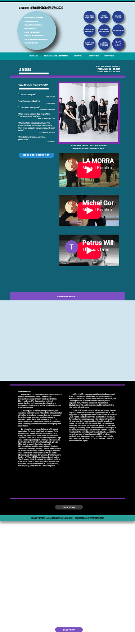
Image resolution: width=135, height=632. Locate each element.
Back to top (69, 507)
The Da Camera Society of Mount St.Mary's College (39, 456)
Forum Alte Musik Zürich (46, 453)
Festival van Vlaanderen (47, 433)
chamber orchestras (104, 30)
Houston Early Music (38, 455)
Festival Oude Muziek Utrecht (45, 442)
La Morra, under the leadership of (89, 145)
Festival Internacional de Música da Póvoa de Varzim (39, 449)
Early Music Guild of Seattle (29, 461)
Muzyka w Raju (28, 448)
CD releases (86, 394)
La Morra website (67, 296)
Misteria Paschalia (51, 446)
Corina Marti (78, 148)
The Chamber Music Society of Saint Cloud (35, 459)
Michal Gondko (99, 148)
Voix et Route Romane (39, 438)
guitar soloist (118, 30)
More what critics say (36, 155)
